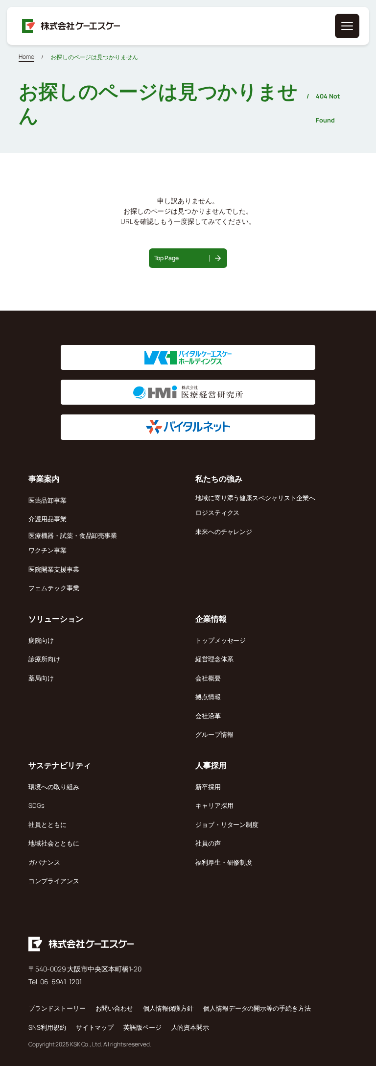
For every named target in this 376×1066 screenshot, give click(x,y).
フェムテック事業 (53, 587)
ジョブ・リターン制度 (226, 824)
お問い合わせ (114, 1008)
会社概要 (208, 678)
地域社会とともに (53, 843)
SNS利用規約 (47, 1027)
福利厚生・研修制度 (223, 862)
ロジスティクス (217, 512)
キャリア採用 (214, 805)
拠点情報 (208, 696)
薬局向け (41, 678)
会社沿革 (208, 715)
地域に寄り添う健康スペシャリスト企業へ (255, 497)
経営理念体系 (214, 658)
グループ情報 (214, 734)
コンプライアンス (53, 880)
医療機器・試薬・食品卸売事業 (72, 535)
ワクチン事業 (47, 550)
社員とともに (47, 824)
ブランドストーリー (56, 1008)
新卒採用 (208, 786)
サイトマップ (95, 1027)
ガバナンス (44, 862)
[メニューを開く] (347, 26)
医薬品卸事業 (47, 500)
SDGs (36, 805)
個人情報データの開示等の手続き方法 (256, 1008)
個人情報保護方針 (168, 1008)
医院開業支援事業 (53, 569)
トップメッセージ (220, 640)
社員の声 (208, 843)
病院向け (41, 640)
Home (26, 56)
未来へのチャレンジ (223, 531)
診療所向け (44, 658)
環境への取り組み (53, 786)
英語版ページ (142, 1027)
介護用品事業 (47, 518)
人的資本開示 (190, 1027)
